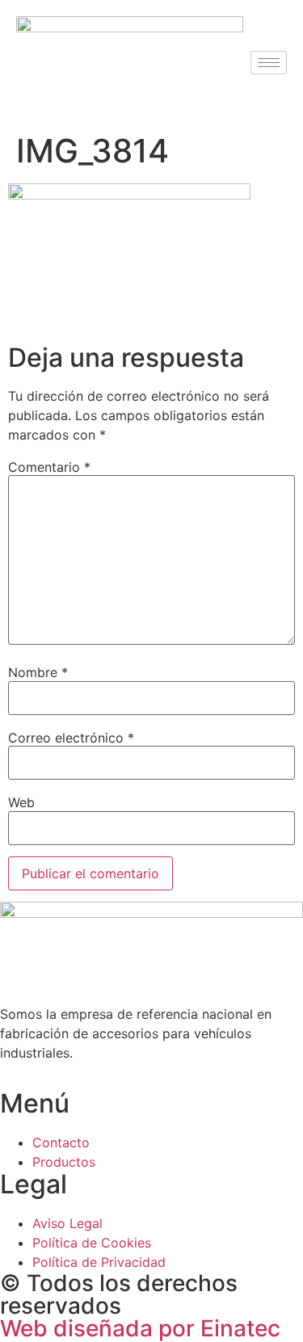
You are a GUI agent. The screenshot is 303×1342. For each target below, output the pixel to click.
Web (21, 802)
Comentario (49, 467)
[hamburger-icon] (268, 62)
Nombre (38, 672)
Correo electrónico (71, 737)
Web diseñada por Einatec (140, 1328)
